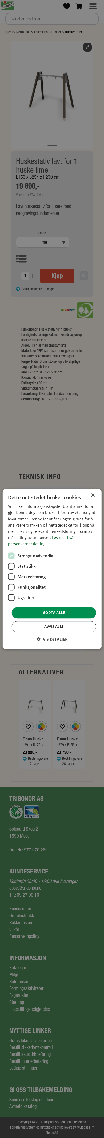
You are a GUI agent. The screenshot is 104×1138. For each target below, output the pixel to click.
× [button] (93, 495)
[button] (52, 639)
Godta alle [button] (54, 612)
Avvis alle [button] (54, 626)
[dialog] (52, 569)
